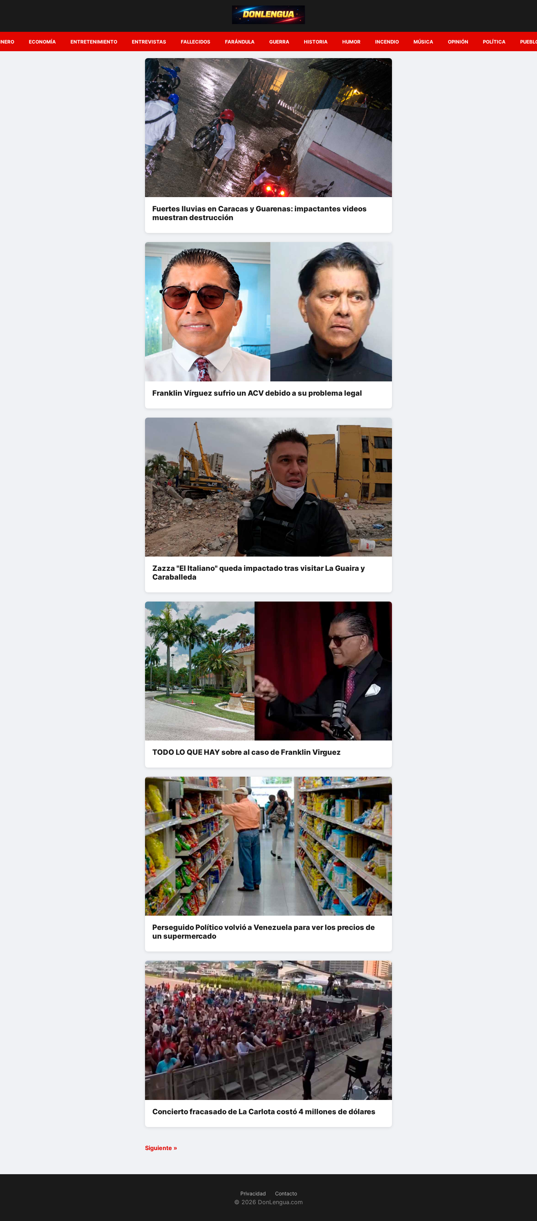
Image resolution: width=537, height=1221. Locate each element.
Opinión (458, 42)
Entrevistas (149, 42)
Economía (42, 42)
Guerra (279, 42)
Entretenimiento (94, 42)
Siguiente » (161, 1148)
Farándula (240, 42)
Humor (351, 42)
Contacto (286, 1193)
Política (494, 42)
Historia (316, 42)
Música (423, 42)
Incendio (387, 42)
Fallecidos (195, 42)
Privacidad (253, 1193)
